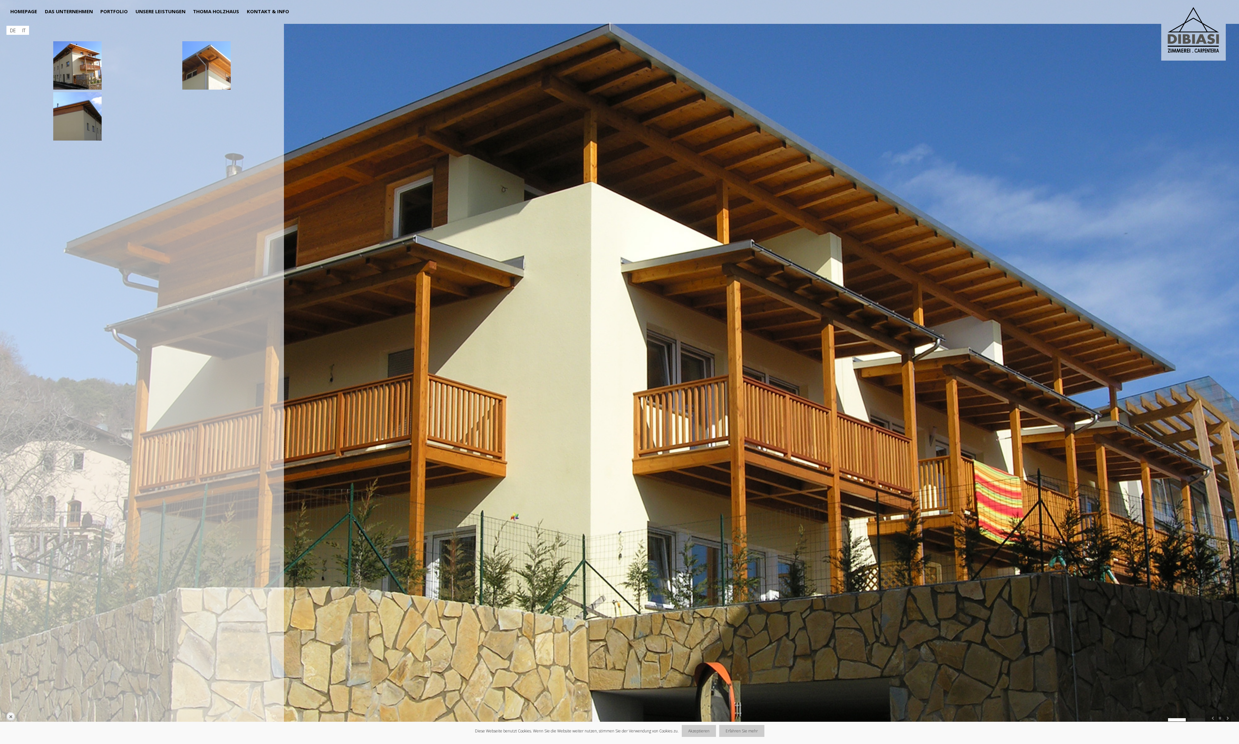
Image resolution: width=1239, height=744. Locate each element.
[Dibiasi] (1195, 31)
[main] (142, 328)
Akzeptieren (699, 731)
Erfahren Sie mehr (742, 731)
